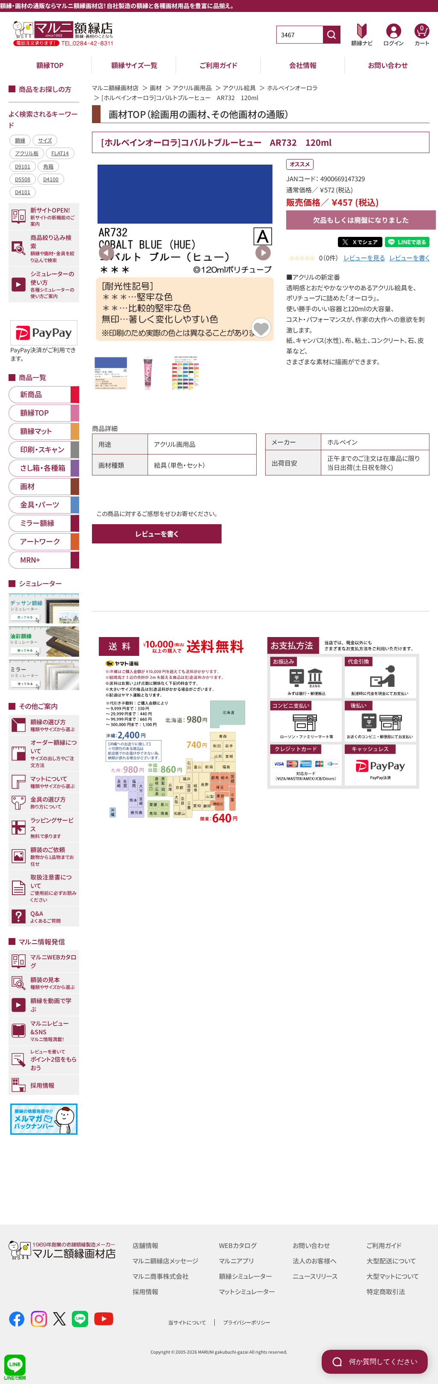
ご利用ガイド (218, 65)
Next (263, 252)
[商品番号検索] (331, 34)
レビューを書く (409, 257)
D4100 (51, 179)
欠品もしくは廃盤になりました (361, 220)
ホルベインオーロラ (292, 87)
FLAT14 (60, 152)
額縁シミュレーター (245, 1276)
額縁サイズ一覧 (134, 65)
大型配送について (391, 1260)
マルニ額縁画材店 (115, 87)
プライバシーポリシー (246, 1322)
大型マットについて (393, 1276)
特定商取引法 (386, 1291)
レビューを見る (364, 257)
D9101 (22, 166)
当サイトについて (187, 1322)
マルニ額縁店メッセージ (165, 1260)
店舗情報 (145, 1245)
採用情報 (145, 1291)
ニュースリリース (315, 1276)
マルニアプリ (236, 1260)
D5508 (22, 179)
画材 (156, 87)
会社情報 (303, 65)
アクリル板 (26, 152)
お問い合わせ (388, 65)
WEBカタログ (238, 1245)
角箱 (48, 166)
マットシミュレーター (247, 1291)
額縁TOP (50, 65)
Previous (106, 252)
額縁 (20, 140)
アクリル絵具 (239, 87)
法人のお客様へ (315, 1260)
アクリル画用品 (192, 87)
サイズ (45, 140)
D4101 (22, 191)
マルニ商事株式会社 (161, 1276)
